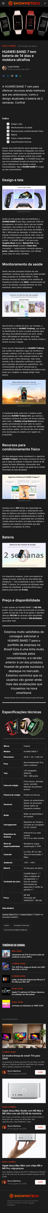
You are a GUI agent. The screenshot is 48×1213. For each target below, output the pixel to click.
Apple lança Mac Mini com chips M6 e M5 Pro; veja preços (22, 1167)
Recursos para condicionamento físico (27, 131)
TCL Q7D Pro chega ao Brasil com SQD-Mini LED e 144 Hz (29, 968)
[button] (3, 3)
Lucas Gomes (13, 66)
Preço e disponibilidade (21, 138)
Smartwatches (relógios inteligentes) (15, 930)
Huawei (6, 925)
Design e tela (16, 124)
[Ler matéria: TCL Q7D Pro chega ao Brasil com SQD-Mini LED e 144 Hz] (6, 966)
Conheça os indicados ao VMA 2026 (27, 1005)
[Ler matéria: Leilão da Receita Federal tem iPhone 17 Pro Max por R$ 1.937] (6, 979)
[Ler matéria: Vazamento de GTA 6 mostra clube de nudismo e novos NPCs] (6, 954)
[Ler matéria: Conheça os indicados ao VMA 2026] (6, 1004)
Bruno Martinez (14, 1071)
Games (14, 951)
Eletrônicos (12, 46)
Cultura (20, 989)
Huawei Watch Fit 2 (10, 914)
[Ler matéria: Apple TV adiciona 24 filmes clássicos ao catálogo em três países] (6, 991)
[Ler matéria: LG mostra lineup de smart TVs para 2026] (24, 1036)
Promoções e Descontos (21, 925)
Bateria (14, 135)
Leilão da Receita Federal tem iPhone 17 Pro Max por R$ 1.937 (28, 980)
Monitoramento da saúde (21, 127)
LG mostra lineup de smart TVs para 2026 (21, 1057)
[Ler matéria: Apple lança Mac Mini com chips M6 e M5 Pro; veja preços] (24, 1146)
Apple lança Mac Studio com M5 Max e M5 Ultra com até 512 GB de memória (22, 1112)
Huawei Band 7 (27, 914)
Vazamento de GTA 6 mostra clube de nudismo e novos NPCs (28, 956)
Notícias (4, 46)
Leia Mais (40, 1072)
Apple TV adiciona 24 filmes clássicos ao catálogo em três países (28, 993)
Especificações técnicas (21, 142)
